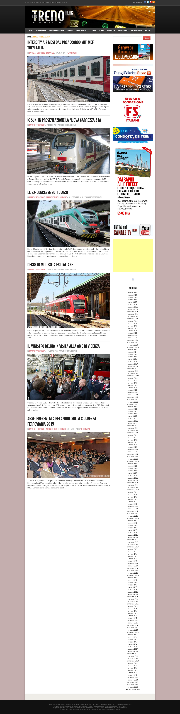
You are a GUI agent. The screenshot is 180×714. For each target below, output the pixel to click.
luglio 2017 (132, 552)
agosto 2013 (132, 663)
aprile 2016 (132, 587)
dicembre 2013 (132, 654)
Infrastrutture (81, 30)
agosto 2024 (132, 350)
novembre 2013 (132, 656)
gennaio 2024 (133, 366)
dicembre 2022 (132, 397)
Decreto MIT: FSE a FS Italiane (50, 265)
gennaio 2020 (133, 480)
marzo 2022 (132, 419)
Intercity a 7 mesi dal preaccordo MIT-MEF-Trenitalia (61, 45)
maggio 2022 (132, 414)
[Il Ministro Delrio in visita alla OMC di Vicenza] (68, 377)
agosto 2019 (132, 492)
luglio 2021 (132, 438)
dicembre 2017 (132, 540)
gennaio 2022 (133, 423)
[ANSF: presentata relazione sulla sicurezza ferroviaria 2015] (68, 455)
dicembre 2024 (132, 340)
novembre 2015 (132, 599)
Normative (111, 30)
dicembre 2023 (132, 369)
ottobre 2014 (133, 630)
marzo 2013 (132, 675)
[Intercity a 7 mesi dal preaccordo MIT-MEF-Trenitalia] (68, 79)
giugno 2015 (132, 611)
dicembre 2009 (132, 682)
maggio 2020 (132, 471)
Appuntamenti (123, 30)
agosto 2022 (132, 407)
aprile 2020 (132, 473)
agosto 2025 (132, 321)
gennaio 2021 (133, 452)
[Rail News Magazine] (90, 16)
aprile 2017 (132, 559)
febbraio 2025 (133, 335)
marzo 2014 (132, 647)
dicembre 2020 (132, 454)
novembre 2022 (132, 400)
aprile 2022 (132, 416)
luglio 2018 (132, 523)
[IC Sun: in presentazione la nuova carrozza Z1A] (68, 151)
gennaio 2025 (133, 338)
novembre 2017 (132, 542)
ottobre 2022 (133, 402)
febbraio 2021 (133, 449)
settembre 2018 (133, 518)
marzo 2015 (132, 618)
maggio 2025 (132, 328)
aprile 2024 (132, 359)
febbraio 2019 (133, 506)
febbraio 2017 (133, 563)
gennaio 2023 (133, 395)
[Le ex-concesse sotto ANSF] (68, 223)
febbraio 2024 (133, 364)
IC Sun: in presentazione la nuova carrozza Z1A (64, 120)
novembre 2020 (132, 457)
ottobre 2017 (133, 544)
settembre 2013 (133, 661)
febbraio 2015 (133, 620)
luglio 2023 (132, 381)
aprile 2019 (132, 502)
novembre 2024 (132, 343)
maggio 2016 (132, 585)
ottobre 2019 (133, 487)
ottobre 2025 (133, 316)
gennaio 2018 (133, 537)
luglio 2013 (132, 666)
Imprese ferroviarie (56, 30)
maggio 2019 (132, 499)
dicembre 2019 (132, 483)
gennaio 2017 (133, 566)
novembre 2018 (132, 514)
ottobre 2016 (133, 573)
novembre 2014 (132, 628)
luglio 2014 (132, 637)
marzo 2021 (132, 447)
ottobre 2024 (133, 345)
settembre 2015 (133, 604)
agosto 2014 (132, 635)
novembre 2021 (132, 428)
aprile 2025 (132, 331)
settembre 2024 (133, 347)
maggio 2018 (132, 528)
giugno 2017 (132, 554)
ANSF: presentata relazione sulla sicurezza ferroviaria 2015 (61, 421)
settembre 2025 (133, 319)
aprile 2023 (132, 388)
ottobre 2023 (133, 373)
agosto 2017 (132, 549)
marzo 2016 (132, 590)
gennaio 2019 (133, 509)
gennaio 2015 (133, 623)
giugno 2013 (132, 668)
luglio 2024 (132, 352)
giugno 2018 (132, 525)
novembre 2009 (132, 685)
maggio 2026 (132, 300)
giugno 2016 (132, 582)
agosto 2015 (132, 606)
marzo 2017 (132, 561)
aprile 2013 (132, 673)
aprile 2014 (132, 644)
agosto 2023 (132, 378)
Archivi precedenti (133, 689)
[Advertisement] (133, 255)
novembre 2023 (132, 371)
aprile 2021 (132, 445)
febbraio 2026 (133, 307)
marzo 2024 (132, 362)
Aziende (70, 30)
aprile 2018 (132, 530)
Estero (101, 30)
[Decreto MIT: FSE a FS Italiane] (68, 300)
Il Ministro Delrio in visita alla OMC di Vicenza (63, 346)
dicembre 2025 (132, 312)
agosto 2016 (132, 578)
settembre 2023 (133, 376)
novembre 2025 (132, 314)
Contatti (58, 2)
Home (27, 2)
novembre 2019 (132, 485)
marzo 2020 (132, 476)
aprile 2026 (132, 302)
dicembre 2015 (132, 597)
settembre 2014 (133, 632)
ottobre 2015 (133, 601)
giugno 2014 (132, 639)
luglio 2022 (132, 409)
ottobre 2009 (133, 687)
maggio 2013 (132, 670)
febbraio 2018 (133, 535)
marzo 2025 (132, 333)
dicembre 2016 (132, 568)
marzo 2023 (132, 390)
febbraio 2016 (133, 592)
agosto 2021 (132, 435)
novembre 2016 (132, 571)
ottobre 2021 (133, 430)
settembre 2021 (133, 433)
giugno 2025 (132, 326)
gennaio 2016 (133, 594)
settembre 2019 (133, 490)
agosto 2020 (132, 464)
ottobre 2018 (133, 516)
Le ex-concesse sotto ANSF (48, 192)
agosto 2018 (132, 521)
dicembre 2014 (132, 625)
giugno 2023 (132, 383)
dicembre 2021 (132, 426)
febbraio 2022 (133, 421)
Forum (52, 2)
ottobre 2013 (133, 658)
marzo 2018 (132, 533)
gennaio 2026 (133, 309)
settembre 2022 (133, 404)
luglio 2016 (132, 580)
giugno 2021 (132, 440)
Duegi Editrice (34, 2)
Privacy (64, 2)
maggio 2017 (132, 556)
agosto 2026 (132, 293)
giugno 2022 (132, 411)
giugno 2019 (132, 497)
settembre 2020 (133, 461)
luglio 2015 (132, 609)
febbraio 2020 (133, 478)
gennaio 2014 (133, 651)
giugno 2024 (132, 354)
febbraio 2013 (133, 677)
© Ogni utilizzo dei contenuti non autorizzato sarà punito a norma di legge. (83, 709)
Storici (93, 30)
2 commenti (72, 52)
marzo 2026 (132, 305)
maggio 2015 (132, 613)
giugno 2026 (132, 297)
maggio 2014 (132, 642)
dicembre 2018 (132, 511)
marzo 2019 (132, 504)
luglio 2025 (132, 324)
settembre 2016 (133, 575)
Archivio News (44, 2)
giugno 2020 (132, 468)
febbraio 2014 (133, 649)
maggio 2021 (132, 442)
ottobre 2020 (133, 459)
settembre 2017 (133, 547)
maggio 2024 (132, 357)
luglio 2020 (132, 466)
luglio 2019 (132, 495)
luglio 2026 (132, 295)
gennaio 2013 (133, 680)
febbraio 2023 (133, 392)
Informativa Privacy (113, 709)
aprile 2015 (132, 616)
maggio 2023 (132, 385)
